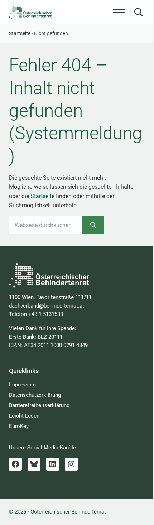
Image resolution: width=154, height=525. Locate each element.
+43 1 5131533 (45, 314)
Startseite (42, 196)
